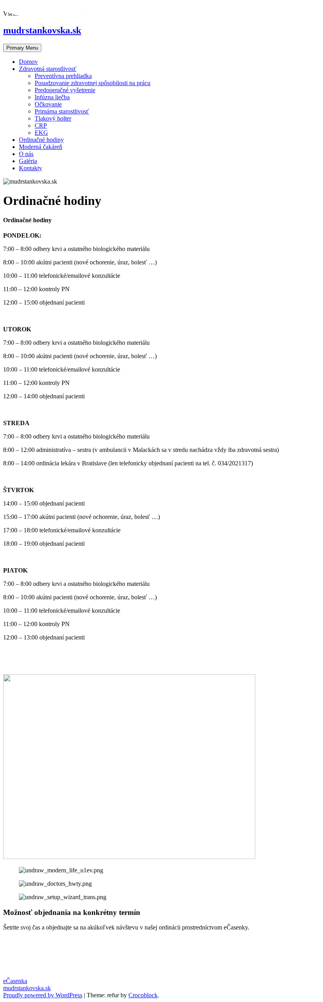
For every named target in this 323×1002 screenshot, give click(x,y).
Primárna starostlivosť (62, 111)
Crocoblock (143, 995)
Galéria (28, 161)
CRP (41, 125)
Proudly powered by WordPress (42, 995)
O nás (26, 154)
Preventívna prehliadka (63, 76)
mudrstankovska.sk (27, 988)
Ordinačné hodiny (41, 139)
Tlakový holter (53, 118)
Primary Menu (22, 48)
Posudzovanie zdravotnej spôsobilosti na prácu (92, 83)
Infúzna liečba (52, 97)
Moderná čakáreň (40, 146)
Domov (28, 61)
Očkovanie (48, 104)
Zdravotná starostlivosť (47, 68)
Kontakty (30, 168)
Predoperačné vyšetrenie (65, 90)
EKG (41, 132)
